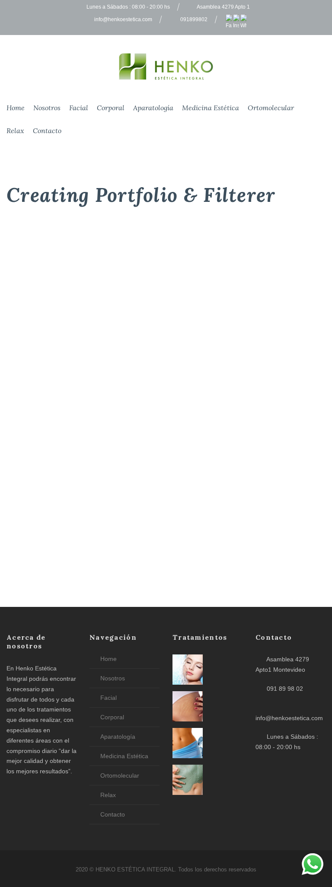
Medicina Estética (210, 107)
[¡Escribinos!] (312, 865)
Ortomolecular (271, 107)
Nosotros (47, 107)
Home (15, 107)
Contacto (47, 130)
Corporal (110, 107)
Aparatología (153, 107)
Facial (78, 107)
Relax (15, 130)
